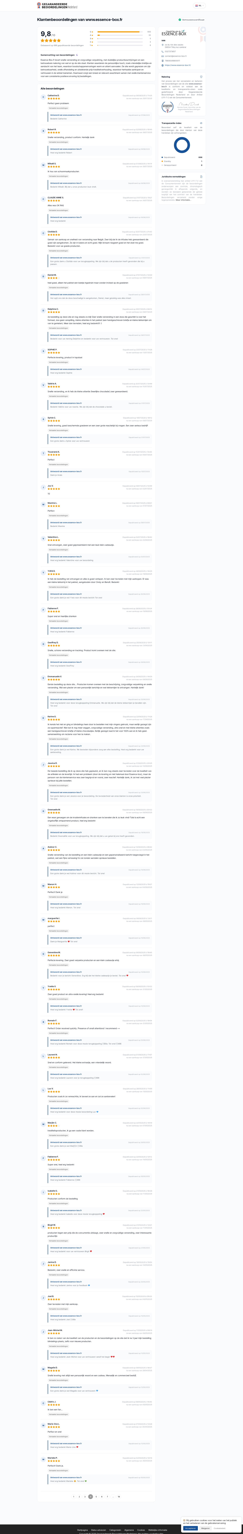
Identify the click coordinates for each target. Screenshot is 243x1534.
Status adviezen (98, 1530)
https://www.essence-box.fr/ (178, 65)
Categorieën (115, 1530)
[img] (77, 55)
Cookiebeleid (219, 1528)
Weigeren (205, 1528)
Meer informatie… (183, 200)
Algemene (129, 1530)
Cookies (141, 1530)
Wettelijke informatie (157, 1530)
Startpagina (82, 1530)
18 (119, 1497)
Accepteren (190, 1528)
